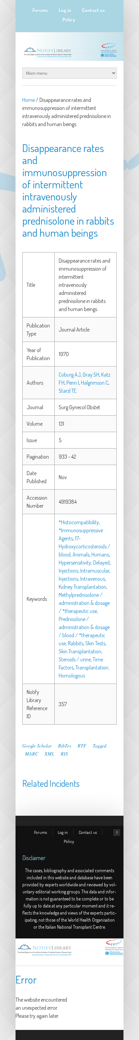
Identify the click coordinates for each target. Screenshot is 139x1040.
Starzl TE (68, 390)
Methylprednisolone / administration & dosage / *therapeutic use (84, 602)
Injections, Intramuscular (84, 570)
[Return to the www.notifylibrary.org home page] (69, 57)
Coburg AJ (70, 374)
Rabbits (75, 643)
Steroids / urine (75, 659)
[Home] (69, 955)
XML (49, 753)
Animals (81, 554)
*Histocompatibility (79, 522)
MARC (31, 753)
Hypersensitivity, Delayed (84, 562)
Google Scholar (37, 745)
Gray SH (91, 374)
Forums (40, 10)
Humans (100, 554)
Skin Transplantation (80, 651)
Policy (68, 20)
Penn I (72, 382)
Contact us (93, 10)
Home (28, 100)
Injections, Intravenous (82, 578)
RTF (82, 745)
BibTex (64, 745)
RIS (64, 753)
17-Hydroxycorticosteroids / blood (84, 546)
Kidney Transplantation (82, 586)
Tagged (99, 745)
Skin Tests (95, 643)
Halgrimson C (94, 382)
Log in (65, 10)
